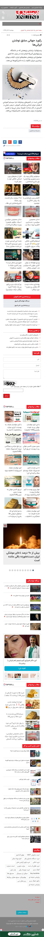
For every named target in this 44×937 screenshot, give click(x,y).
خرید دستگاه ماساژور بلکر (32, 859)
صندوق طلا (10, 873)
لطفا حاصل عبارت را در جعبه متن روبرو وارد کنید (26, 386)
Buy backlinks (35, 873)
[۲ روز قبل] (35, 782)
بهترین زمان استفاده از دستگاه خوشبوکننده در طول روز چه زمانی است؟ (16, 800)
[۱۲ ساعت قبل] (35, 626)
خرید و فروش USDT (33, 855)
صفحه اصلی (38, 30)
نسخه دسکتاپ (22, 912)
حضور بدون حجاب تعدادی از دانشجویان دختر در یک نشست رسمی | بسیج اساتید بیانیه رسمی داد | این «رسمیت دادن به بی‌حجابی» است (22, 313)
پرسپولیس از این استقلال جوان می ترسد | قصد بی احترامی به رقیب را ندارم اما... (16, 606)
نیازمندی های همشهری (24, 7)
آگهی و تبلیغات (13, 7)
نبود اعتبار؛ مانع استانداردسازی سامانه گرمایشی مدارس (24, 341)
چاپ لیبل (13, 870)
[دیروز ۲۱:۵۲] (35, 588)
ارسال (6, 396)
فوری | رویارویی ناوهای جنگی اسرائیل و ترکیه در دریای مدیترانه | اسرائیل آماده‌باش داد (17, 587)
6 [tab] (20, 570)
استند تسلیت (11, 866)
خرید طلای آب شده (34, 866)
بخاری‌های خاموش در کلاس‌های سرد (29, 335)
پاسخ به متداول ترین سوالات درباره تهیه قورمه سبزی (17, 761)
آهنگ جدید (36, 870)
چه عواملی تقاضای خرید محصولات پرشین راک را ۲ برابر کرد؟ (16, 809)
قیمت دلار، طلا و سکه (33, 900)
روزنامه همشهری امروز (37, 7)
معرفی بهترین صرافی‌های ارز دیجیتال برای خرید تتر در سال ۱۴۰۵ (17, 819)
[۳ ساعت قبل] (35, 598)
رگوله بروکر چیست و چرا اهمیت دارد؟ (19, 751)
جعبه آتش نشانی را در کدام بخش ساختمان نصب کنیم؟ (16, 828)
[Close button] (43, 930)
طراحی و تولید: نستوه (21, 926)
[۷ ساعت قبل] (35, 763)
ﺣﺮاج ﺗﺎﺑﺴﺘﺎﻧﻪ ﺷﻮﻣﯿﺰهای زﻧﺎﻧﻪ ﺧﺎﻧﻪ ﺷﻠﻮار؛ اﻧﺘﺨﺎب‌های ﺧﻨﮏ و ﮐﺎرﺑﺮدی (18, 790)
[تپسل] (1, 930)
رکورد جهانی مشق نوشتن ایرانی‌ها (27, 42)
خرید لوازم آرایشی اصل (23, 862)
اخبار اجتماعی (29, 30)
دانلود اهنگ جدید (34, 881)
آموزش (22, 30)
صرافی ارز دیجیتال (22, 873)
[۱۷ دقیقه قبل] (22, 536)
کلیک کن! (22, 668)
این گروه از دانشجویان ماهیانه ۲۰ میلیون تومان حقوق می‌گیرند (21, 325)
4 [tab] (25, 570)
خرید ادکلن (36, 862)
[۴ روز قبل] (35, 820)
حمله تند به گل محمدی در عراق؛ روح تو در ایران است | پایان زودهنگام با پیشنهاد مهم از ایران (17, 615)
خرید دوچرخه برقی (24, 870)
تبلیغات (37, 902)
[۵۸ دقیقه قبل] (35, 753)
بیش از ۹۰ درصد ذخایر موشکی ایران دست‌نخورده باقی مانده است (23, 557)
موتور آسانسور (20, 855)
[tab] (22, 297)
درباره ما (37, 897)
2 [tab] (30, 570)
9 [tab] (12, 570)
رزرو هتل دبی (22, 881)
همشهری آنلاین (27, 15)
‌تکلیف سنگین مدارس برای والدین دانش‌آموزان (26, 344)
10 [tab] (10, 570)
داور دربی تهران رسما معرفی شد (21, 596)
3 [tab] (27, 570)
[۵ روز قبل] (35, 839)
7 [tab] (17, 570)
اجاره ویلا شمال (16, 859)
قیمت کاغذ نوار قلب (24, 780)
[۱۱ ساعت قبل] (35, 607)
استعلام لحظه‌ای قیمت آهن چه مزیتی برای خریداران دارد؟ (18, 838)
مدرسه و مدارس (35, 131)
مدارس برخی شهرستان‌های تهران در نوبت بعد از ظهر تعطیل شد (22, 347)
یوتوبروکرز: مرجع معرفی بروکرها (16, 877)
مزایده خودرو (21, 866)
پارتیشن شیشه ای (34, 877)
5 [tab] (22, 570)
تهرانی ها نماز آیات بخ (32, 24)
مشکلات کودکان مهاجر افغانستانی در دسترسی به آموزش (24, 338)
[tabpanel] (22, 544)
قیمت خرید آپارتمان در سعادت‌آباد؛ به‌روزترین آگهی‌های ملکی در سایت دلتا (17, 771)
